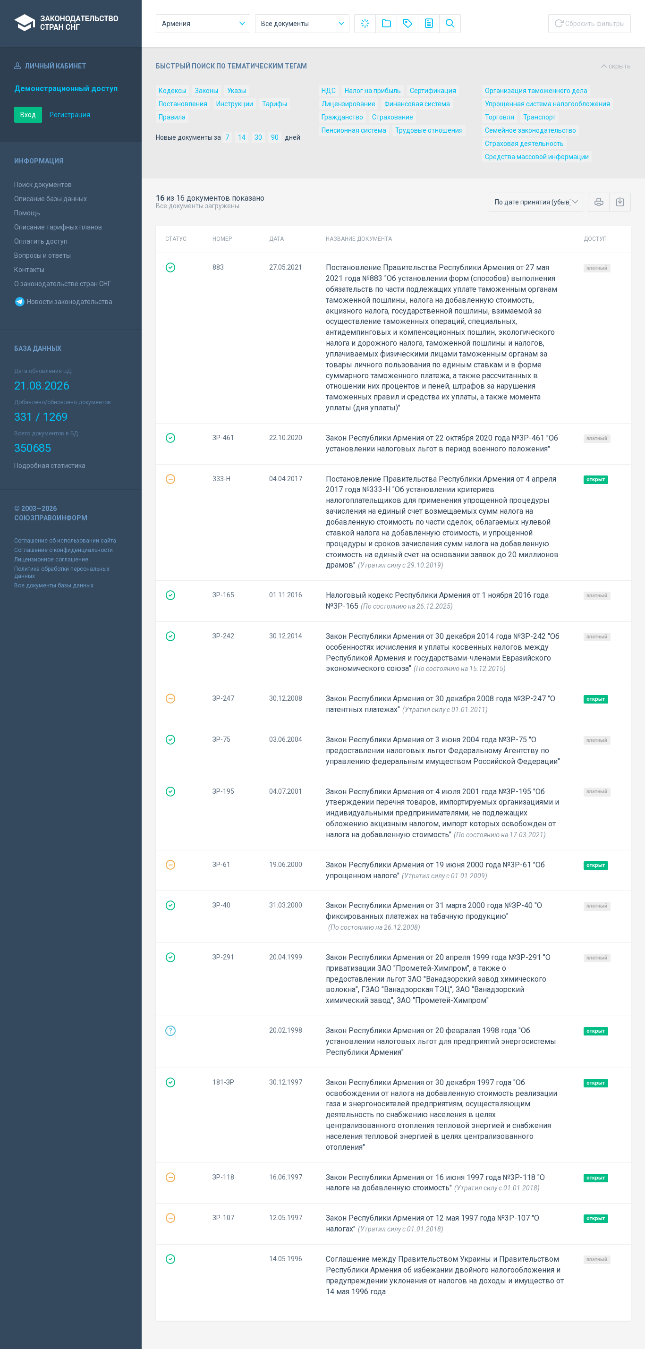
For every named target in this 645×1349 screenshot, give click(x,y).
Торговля (499, 117)
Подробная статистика (49, 465)
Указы (236, 90)
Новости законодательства (68, 301)
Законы (206, 90)
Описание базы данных (50, 199)
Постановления (183, 104)
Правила (172, 117)
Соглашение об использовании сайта (65, 540)
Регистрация (70, 115)
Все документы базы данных (53, 585)
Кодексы (172, 90)
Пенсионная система (354, 130)
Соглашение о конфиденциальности (63, 550)
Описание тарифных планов (58, 227)
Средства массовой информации (537, 157)
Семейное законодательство (530, 130)
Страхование (392, 117)
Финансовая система (417, 104)
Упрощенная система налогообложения (547, 104)
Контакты (29, 269)
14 (242, 137)
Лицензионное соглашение (51, 559)
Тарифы (274, 104)
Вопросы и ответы (42, 255)
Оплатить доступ (41, 241)
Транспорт (539, 117)
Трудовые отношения (429, 130)
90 (275, 137)
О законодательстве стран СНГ (62, 284)
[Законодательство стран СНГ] (71, 23)
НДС (329, 90)
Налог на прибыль (373, 90)
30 (258, 137)
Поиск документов (43, 184)
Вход (28, 115)
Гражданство (342, 117)
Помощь (27, 213)
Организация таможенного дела (536, 90)
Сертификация (433, 90)
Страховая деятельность (524, 143)
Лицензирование (348, 104)
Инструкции (234, 104)
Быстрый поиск (393, 66)
